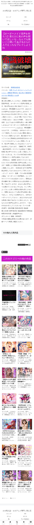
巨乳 (10, 90)
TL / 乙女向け (25, 519)
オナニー (21, 90)
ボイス (5, 252)
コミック (9, 513)
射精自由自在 (15, 87)
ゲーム (9, 516)
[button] (30, 339)
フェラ (15, 90)
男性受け (11, 95)
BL (9, 519)
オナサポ (5, 95)
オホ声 (16, 95)
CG (25, 513)
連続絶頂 (28, 93)
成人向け (22, 93)
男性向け (15, 93)
